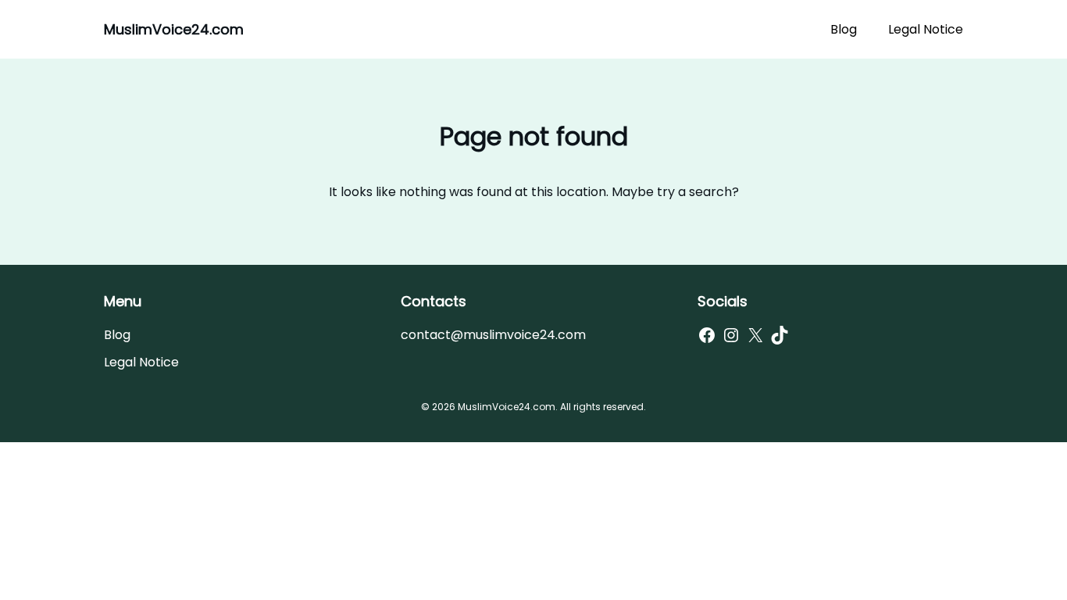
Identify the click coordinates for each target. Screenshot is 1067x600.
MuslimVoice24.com (174, 29)
